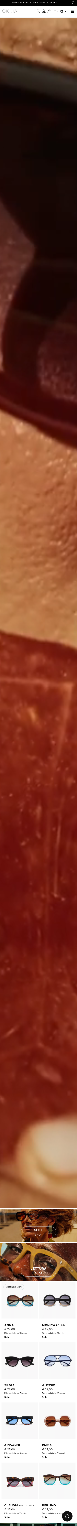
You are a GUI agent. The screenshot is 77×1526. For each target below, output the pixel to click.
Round (60, 1325)
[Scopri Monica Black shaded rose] (57, 1300)
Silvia (9, 1385)
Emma (47, 1445)
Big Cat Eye (26, 1506)
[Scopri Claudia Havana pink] (19, 1481)
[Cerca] (38, 11)
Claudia (11, 1505)
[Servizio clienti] (73, 2)
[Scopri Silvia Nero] (19, 1360)
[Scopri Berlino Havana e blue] (57, 1481)
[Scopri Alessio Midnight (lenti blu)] (57, 1360)
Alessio (49, 1385)
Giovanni (12, 1445)
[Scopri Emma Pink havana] (57, 1420)
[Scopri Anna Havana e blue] (19, 1300)
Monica (49, 1325)
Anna (9, 1325)
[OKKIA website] (9, 11)
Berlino (49, 1505)
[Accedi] (43, 11)
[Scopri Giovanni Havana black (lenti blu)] (19, 1420)
